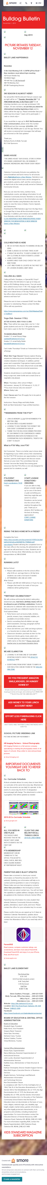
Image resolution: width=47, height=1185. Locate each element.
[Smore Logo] (11, 3)
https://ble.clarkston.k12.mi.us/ (22, 1004)
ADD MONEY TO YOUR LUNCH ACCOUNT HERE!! (23, 704)
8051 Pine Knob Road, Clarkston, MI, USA (26, 1006)
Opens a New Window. (20, 177)
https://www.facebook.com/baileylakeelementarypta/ (23, 1013)
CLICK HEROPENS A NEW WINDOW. (16, 219)
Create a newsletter (12, 1179)
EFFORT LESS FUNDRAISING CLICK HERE (23, 718)
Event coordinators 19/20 (13, 483)
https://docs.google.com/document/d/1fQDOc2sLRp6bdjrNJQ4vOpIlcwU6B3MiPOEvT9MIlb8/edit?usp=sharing (23, 542)
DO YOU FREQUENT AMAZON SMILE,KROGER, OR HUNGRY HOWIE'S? (23, 681)
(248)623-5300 (15, 1008)
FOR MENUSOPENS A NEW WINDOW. (24, 221)
